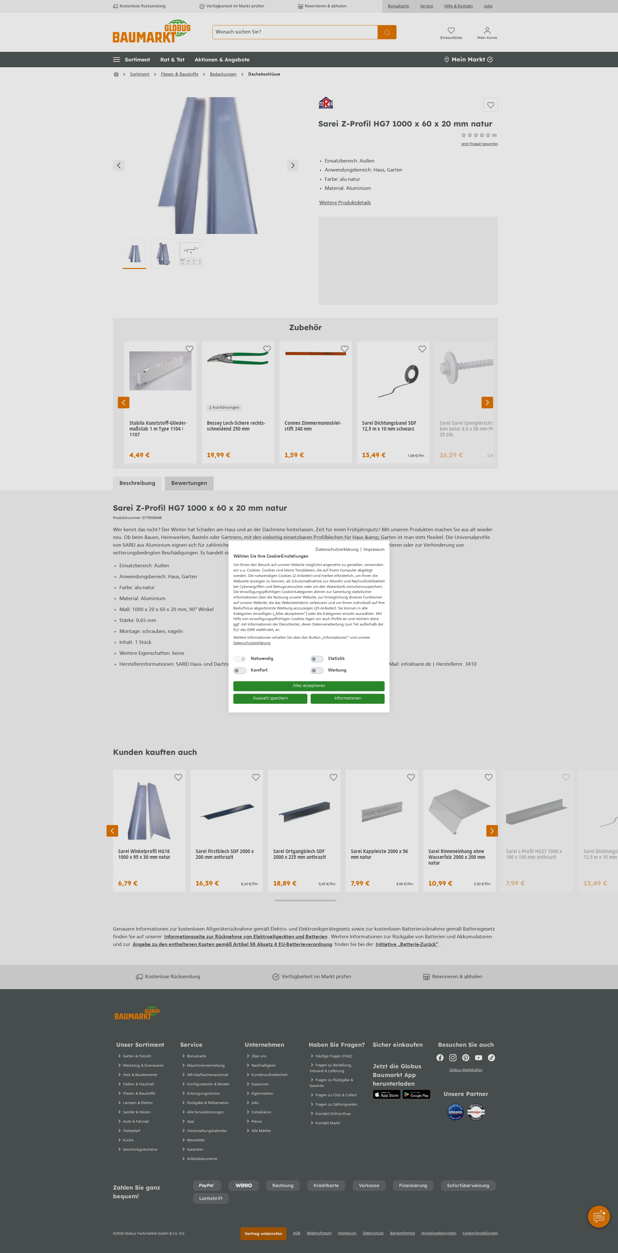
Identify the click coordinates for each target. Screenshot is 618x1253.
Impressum (374, 550)
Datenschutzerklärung (337, 550)
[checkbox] (239, 659)
